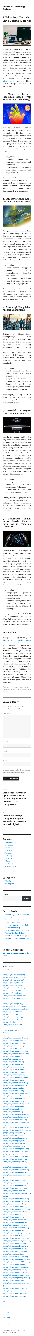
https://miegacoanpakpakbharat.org (16, 1262)
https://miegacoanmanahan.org (15, 1167)
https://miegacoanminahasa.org (15, 1138)
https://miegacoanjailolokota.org (15, 1257)
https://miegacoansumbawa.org (15, 1251)
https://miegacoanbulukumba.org (15, 1183)
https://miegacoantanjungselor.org (16, 1127)
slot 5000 (6, 1317)
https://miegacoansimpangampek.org (17, 1241)
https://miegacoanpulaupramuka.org (17, 1051)
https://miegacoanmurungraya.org (16, 1201)
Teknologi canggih (15, 689)
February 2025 (10, 861)
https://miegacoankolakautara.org (16, 1114)
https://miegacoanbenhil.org (14, 1088)
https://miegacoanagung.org (13, 1059)
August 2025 (9, 845)
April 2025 (8, 856)
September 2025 (11, 842)
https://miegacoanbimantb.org (14, 1204)
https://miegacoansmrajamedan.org (16, 1296)
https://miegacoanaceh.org (13, 1064)
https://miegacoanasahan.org (14, 1235)
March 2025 (9, 858)
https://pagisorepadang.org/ (13, 983)
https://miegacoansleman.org (14, 1143)
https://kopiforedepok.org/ (13, 1012)
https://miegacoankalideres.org (15, 1101)
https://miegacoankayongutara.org (16, 1170)
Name (5, 742)
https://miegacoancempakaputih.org (17, 1275)
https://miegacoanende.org (13, 1056)
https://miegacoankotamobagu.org (16, 1199)
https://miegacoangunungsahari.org (16, 1278)
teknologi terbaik (9, 81)
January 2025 (9, 864)
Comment (7, 713)
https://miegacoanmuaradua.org (15, 1120)
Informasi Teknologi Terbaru (11, 1330)
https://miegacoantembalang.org (15, 1159)
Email (5, 751)
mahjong (6, 1033)
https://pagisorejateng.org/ (13, 985)
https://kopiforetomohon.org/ (14, 996)
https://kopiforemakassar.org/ (14, 998)
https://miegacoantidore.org (13, 1062)
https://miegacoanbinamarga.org (15, 1077)
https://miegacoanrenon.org (13, 1046)
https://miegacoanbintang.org (14, 1185)
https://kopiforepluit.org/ (12, 993)
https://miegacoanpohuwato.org (15, 1172)
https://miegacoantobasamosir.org (16, 1228)
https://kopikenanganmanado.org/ (16, 1009)
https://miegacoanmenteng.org (15, 1106)
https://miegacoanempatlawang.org (16, 1238)
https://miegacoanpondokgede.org (16, 1104)
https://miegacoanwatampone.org (16, 1243)
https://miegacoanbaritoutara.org (15, 1246)
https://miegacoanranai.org (13, 1067)
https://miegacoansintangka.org (15, 1188)
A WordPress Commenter (12, 953)
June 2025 (8, 850)
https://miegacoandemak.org (14, 1264)
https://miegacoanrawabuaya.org (15, 1093)
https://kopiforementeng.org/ (14, 988)
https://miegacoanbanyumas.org (15, 1180)
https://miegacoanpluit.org (13, 1112)
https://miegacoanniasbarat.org (15, 1212)
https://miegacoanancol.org (13, 1280)
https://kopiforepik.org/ (12, 990)
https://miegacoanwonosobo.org (15, 1072)
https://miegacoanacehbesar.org (15, 1222)
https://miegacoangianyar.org (14, 1141)
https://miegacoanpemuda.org (14, 1043)
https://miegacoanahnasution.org (15, 1038)
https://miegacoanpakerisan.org (15, 1288)
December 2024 (10, 866)
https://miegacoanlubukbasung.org (16, 1117)
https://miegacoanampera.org (14, 1075)
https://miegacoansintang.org (14, 1048)
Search (5, 895)
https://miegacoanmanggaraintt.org (16, 1209)
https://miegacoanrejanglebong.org (16, 1233)
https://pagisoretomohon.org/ (14, 977)
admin (7, 687)
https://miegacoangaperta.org (15, 1154)
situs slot (6, 969)
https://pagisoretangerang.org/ (14, 1006)
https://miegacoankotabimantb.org (16, 1085)
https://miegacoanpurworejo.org (15, 1249)
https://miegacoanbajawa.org (14, 1191)
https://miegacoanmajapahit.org (15, 1162)
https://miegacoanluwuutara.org (15, 1225)
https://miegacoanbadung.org (14, 1217)
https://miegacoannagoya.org (14, 1146)
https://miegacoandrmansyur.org (15, 1293)
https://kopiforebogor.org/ (13, 1017)
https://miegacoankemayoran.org (15, 1083)
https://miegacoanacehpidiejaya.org (16, 1259)
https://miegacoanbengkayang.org (16, 1272)
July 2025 (8, 848)
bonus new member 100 (11, 1030)
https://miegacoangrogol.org (14, 1098)
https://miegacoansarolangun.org (15, 1267)
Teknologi (26, 687)
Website (6, 760)
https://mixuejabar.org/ (12, 1022)
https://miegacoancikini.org (13, 1091)
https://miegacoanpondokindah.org (16, 1096)
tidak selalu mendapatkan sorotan (17, 640)
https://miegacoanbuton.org (13, 1230)
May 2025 (8, 853)
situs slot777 (7, 1312)
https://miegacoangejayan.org (14, 1040)
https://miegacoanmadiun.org (14, 1291)
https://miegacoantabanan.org (14, 1220)
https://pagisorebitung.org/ (13, 980)
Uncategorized (10, 884)
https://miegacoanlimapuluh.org (15, 1270)
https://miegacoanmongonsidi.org (16, 1149)
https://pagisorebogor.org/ (13, 1004)
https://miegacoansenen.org (13, 1080)
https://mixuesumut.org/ (12, 1025)
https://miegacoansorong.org (14, 1135)
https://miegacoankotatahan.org (15, 1069)
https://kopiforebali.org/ (12, 1014)
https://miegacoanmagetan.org (14, 1214)
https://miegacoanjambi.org (14, 1133)
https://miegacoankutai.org (13, 1254)
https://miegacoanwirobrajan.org (15, 1156)
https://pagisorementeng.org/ (14, 975)
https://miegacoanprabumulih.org (16, 1054)
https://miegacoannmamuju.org (15, 1206)
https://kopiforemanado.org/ (14, 1019)
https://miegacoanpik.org (12, 1109)
